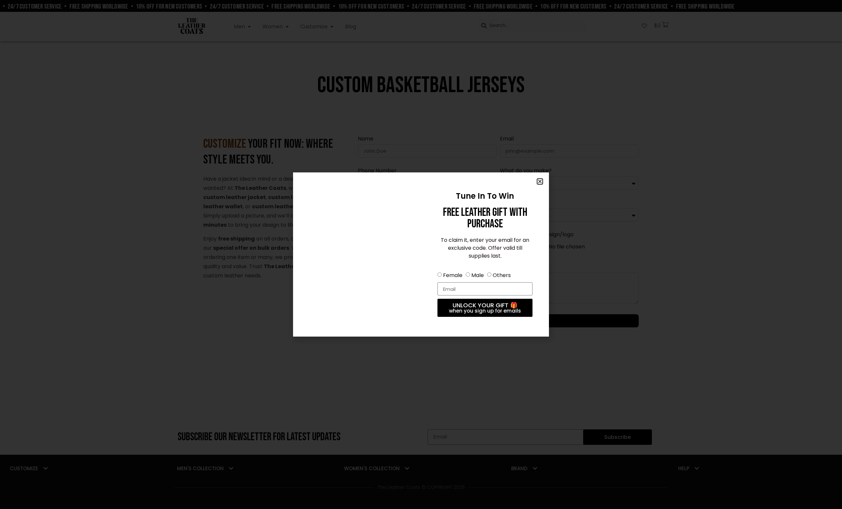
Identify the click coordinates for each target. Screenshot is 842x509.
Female (452, 275)
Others (502, 275)
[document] (421, 254)
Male (477, 275)
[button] (539, 181)
